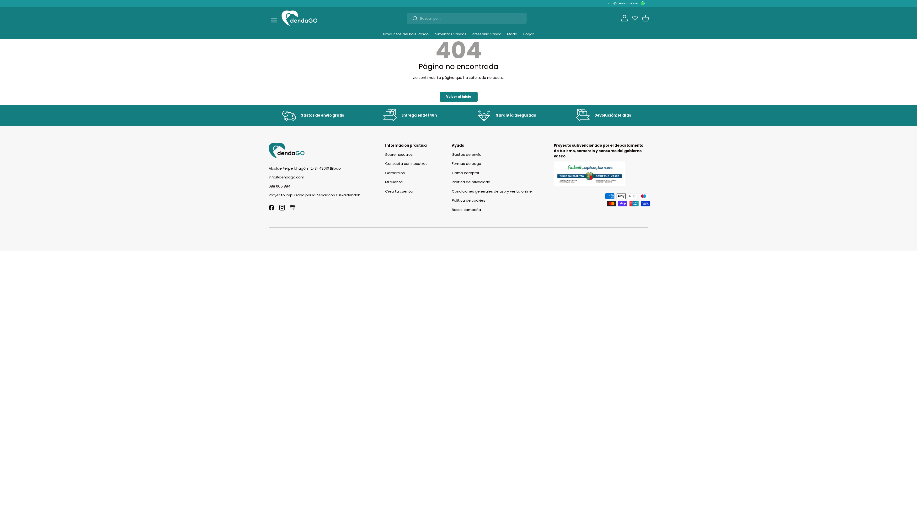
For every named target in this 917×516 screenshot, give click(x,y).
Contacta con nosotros (406, 163)
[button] (645, 18)
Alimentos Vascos (450, 34)
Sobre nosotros (399, 154)
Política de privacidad (471, 181)
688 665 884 (279, 186)
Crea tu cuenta (399, 191)
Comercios (395, 172)
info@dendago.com (623, 3)
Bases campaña (466, 209)
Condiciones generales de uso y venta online (492, 191)
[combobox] (467, 18)
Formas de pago (466, 163)
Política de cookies (468, 200)
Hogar (528, 34)
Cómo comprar (465, 172)
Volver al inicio (458, 96)
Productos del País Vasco (406, 34)
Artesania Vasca (486, 34)
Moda (512, 34)
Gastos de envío (466, 154)
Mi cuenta (394, 181)
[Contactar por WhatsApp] (643, 3)
